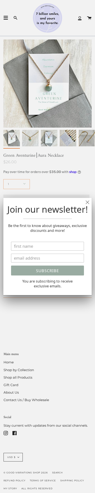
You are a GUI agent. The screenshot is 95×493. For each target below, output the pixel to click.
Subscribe (47, 270)
